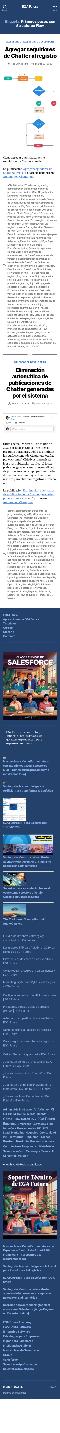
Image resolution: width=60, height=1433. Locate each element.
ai (24, 514)
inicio (29, 573)
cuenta (21, 227)
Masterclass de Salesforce (21, 1350)
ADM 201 (12, 185)
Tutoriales (9, 623)
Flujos (23, 286)
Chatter (11, 213)
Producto (22, 1141)
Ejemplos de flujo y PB (32, 241)
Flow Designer (15, 272)
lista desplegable (25, 318)
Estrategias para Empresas (21, 1336)
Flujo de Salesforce (17, 279)
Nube (50, 318)
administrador (15, 188)
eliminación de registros (26, 549)
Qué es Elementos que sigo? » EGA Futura (29, 1054)
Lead (36, 573)
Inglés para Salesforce (18, 1341)
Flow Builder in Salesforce (21, 269)
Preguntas (31, 1137)
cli (21, 213)
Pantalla (33, 325)
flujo (26, 272)
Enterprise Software (16, 1331)
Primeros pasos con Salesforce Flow (26, 328)
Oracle (7, 1355)
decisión (38, 227)
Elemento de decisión (19, 244)
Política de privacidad (15, 1392)
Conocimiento (15, 220)
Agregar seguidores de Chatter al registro (30, 52)
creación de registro (35, 220)
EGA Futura (30, 6)
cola (32, 531)
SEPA (36, 342)
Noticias (26, 580)
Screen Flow (45, 339)
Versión (36, 346)
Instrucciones (14, 307)
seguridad (26, 342)
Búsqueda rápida (28, 202)
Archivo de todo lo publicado (24, 1164)
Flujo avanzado (25, 276)
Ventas (11, 1155)
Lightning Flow (26, 314)
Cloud (27, 213)
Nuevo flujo (13, 321)
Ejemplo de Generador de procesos (26, 234)
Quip (6, 1146)
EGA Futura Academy (17, 1322)
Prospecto (12, 591)
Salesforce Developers (38, 41)
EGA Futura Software (17, 1327)
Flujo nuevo (36, 279)
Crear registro (29, 223)
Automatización (15, 199)
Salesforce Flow (29, 339)
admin (43, 185)
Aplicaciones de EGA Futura (21, 619)
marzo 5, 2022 (44, 403)
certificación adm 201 (34, 209)
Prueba (21, 332)
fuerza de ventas (29, 290)
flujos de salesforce (38, 286)
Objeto (24, 321)
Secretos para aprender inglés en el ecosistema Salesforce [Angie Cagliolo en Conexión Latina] (26, 892)
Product (9, 1141)
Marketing (17, 1132)
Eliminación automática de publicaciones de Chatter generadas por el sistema (30, 383)
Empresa (37, 244)
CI (18, 213)
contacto (12, 538)
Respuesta (29, 1146)
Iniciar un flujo (34, 304)
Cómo (34, 213)
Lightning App (47, 573)
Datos (29, 227)
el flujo (49, 241)
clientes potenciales (18, 531)
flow (52, 265)
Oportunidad (14, 584)
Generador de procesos (20, 297)
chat (49, 209)
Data (17, 1119)
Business (43, 517)
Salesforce (13, 41)
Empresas (24, 1123)
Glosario (8, 631)
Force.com (13, 290)
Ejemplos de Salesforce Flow (37, 545)
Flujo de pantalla (44, 276)
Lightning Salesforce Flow (21, 577)
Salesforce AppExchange (20, 1364)
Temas (20, 346)
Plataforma (16, 1137)
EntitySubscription (17, 248)
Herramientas (26, 1128)
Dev (33, 1119)
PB (39, 325)
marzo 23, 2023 (43, 63)
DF (36, 538)
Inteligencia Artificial (17, 1345)
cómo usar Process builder (39, 216)
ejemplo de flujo (38, 230)
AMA (34, 192)
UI (30, 346)
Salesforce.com (13, 1151)
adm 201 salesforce (28, 185)
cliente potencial (45, 528)
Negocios (41, 318)
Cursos (7, 627)
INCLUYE (42, 1128)
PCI (44, 325)
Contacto (9, 636)
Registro (30, 332)
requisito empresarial (34, 335)
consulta (47, 535)
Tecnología (33, 1151)
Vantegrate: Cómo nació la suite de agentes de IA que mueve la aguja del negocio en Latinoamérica (27, 861)
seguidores (13, 342)
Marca (10, 580)
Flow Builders (44, 269)
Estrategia (39, 1123)
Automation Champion (18, 177)
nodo (18, 580)
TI (27, 346)
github (21, 573)
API (39, 192)
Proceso (11, 332)
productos (37, 1141)
